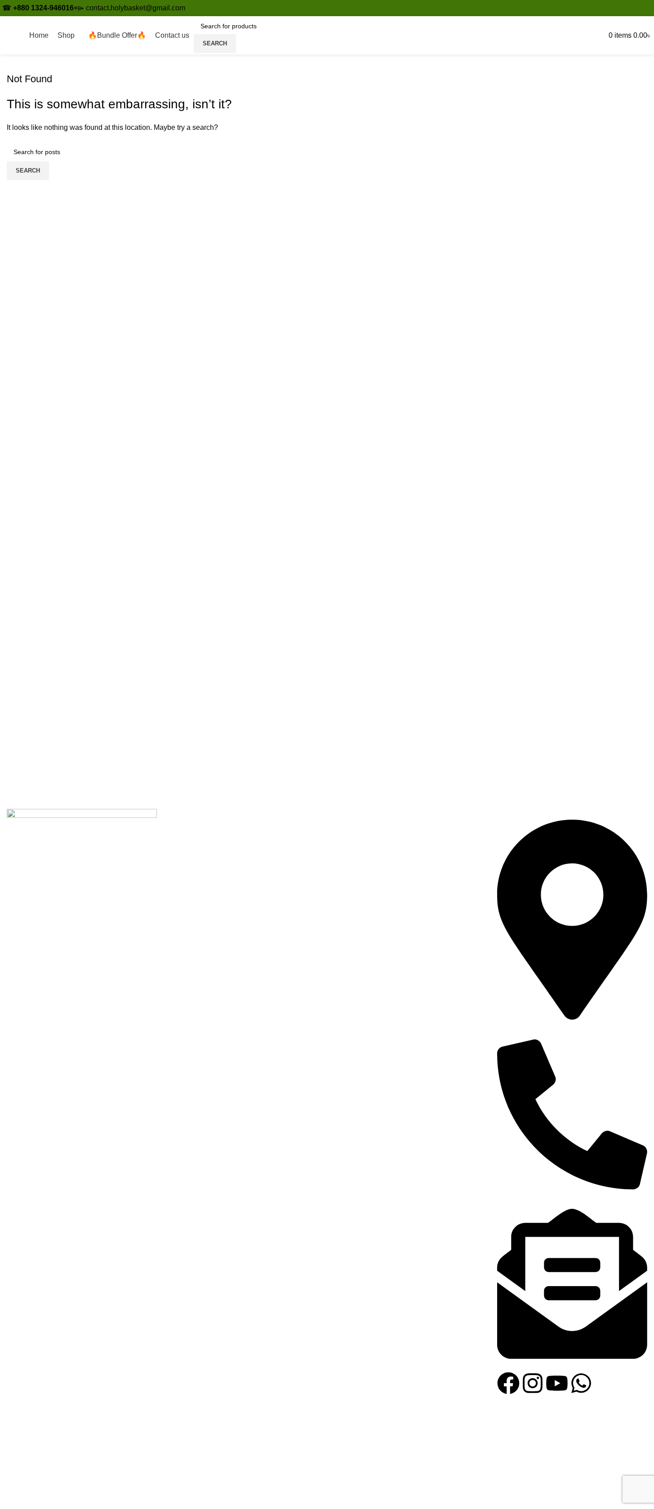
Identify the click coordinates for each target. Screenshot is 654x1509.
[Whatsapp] (581, 1383)
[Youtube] (557, 1383)
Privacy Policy (356, 849)
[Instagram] (532, 1383)
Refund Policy (356, 900)
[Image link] (82, 1145)
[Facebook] (508, 1383)
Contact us (351, 832)
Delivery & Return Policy (373, 883)
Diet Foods (187, 866)
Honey (180, 832)
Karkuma (184, 849)
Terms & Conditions (365, 866)
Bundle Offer (190, 883)
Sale (177, 900)
